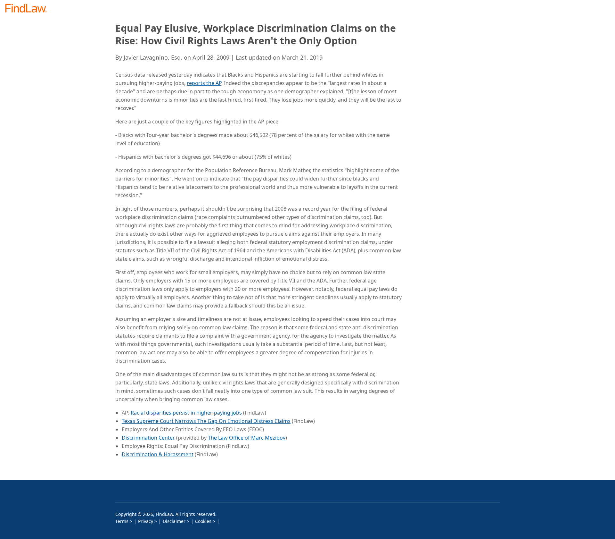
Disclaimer (174, 521)
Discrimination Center (148, 437)
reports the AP (204, 83)
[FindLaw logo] (28, 8)
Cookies (203, 521)
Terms (121, 521)
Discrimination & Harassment (157, 454)
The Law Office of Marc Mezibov (246, 437)
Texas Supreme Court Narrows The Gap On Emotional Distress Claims (206, 421)
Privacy (145, 521)
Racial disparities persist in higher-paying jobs (186, 412)
